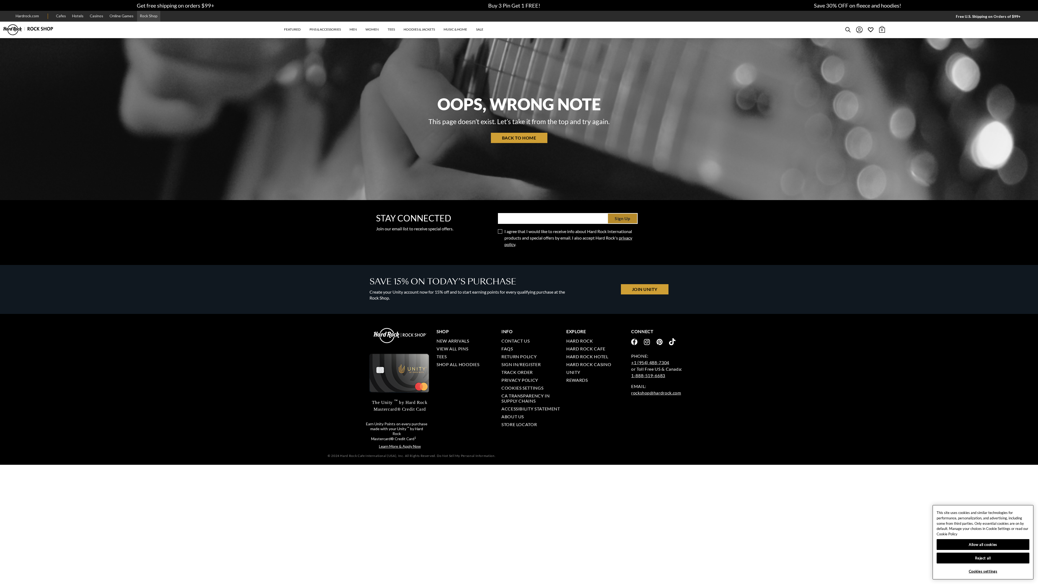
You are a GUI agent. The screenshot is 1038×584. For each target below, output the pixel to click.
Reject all (983, 558)
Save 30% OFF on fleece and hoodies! (857, 5)
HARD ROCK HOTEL (587, 356)
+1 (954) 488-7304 (650, 362)
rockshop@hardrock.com (656, 392)
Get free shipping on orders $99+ (175, 5)
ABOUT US (512, 416)
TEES (442, 356)
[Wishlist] (871, 30)
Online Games (121, 16)
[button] (292, 29)
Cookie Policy (947, 534)
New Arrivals (453, 340)
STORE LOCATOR (519, 424)
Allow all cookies (983, 544)
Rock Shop (149, 16)
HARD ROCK (579, 340)
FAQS (507, 348)
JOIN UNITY (644, 289)
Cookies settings (522, 387)
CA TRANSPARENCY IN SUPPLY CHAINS (525, 398)
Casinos (96, 16)
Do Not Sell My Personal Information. (466, 456)
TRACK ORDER (517, 372)
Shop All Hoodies (458, 364)
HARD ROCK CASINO (588, 364)
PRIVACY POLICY (519, 380)
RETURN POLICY (519, 356)
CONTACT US (515, 340)
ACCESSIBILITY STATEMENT (530, 408)
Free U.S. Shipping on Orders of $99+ (988, 16)
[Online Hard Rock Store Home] (28, 29)
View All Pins (452, 348)
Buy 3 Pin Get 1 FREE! (514, 5)
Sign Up (622, 218)
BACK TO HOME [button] (519, 137)
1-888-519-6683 (648, 375)
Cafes (61, 16)
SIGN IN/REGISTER (521, 364)
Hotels (78, 16)
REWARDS (577, 380)
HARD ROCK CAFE (586, 348)
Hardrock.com (27, 16)
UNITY (573, 372)
